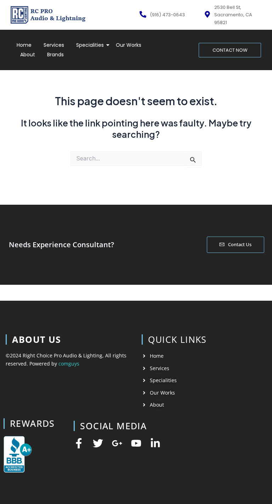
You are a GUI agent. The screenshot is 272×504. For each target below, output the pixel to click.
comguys (68, 363)
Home (24, 45)
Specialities (90, 45)
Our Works (128, 45)
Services (54, 45)
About (27, 54)
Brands (55, 54)
